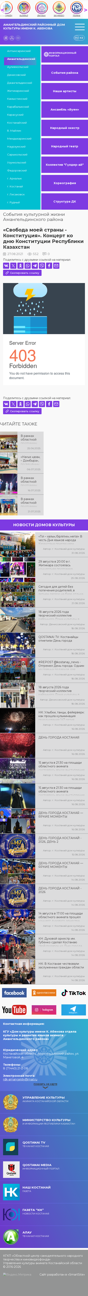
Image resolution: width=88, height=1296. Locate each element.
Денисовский (16, 74)
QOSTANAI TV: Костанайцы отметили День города (58, 638)
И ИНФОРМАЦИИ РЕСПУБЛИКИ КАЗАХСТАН (49, 1121)
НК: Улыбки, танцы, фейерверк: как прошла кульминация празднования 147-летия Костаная (61, 716)
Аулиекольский (17, 66)
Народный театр (64, 146)
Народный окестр (64, 128)
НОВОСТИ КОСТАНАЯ (36, 1211)
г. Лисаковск (16, 194)
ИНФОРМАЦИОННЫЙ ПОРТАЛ (62, 54)
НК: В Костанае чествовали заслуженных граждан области (61, 965)
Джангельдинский (19, 82)
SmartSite (76, 1274)
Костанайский (17, 122)
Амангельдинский (21, 58)
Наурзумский (16, 146)
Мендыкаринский (19, 138)
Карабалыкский (18, 106)
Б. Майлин (14, 130)
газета (37, 1189)
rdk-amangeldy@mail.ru (20, 1079)
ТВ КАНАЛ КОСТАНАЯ (36, 1144)
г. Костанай (15, 186)
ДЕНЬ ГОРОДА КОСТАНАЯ (58, 737)
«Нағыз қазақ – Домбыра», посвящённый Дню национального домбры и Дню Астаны (30, 460)
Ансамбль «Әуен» (65, 109)
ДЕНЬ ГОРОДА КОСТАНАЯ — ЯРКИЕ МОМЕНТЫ (60, 814)
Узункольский (16, 162)
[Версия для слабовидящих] (18, 38)
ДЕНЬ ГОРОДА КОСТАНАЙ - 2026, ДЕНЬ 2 (59, 840)
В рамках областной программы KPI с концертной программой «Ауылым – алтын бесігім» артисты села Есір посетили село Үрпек (30, 439)
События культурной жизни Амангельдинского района (34, 217)
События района (64, 73)
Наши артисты (64, 91)
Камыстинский (17, 98)
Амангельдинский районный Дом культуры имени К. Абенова (34, 26)
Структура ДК (64, 201)
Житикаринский (18, 90)
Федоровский (17, 170)
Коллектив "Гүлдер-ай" (65, 165)
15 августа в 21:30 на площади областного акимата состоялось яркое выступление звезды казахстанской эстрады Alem (61, 791)
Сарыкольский (17, 154)
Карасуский (15, 114)
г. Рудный (13, 202)
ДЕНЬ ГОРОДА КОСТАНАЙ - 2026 (59, 890)
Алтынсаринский (19, 51)
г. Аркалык (14, 178)
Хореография (65, 183)
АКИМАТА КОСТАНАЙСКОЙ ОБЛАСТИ (45, 1099)
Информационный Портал (41, 1166)
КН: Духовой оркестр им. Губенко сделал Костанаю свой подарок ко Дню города (60, 942)
